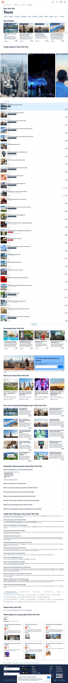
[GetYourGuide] (3, 2)
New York (9, 532)
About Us (51, 668)
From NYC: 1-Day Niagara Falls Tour (31, 624)
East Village (27, 559)
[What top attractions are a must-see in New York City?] (63, 470)
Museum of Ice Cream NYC (9, 475)
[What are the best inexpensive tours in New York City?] (63, 505)
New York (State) (15, 663)
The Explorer (51, 676)
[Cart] (57, 1)
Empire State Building (25, 580)
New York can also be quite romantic (10, 580)
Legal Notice (34, 669)
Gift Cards (51, 674)
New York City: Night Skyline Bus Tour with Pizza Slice (33, 644)
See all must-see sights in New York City (10, 479)
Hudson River (35, 526)
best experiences (29, 610)
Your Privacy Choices (35, 672)
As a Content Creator (59, 669)
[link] (34, 107)
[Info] (8, 101)
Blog (50, 671)
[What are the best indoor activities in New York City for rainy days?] (63, 500)
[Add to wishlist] (17, 24)
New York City (15, 610)
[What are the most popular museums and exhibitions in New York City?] (63, 509)
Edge (5, 477)
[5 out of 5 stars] (34, 625)
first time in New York (11, 521)
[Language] (61, 1)
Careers (51, 669)
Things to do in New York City (25, 663)
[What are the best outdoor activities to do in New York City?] (63, 496)
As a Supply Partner (59, 668)
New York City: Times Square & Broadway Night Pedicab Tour (12, 644)
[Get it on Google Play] (25, 669)
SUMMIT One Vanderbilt (8, 474)
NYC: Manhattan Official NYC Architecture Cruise (54, 643)
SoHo (27, 563)
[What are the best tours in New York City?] (63, 483)
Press (50, 672)
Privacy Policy (34, 671)
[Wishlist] (53, 1)
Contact (33, 668)
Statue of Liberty (7, 476)
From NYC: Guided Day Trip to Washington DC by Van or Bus (13, 625)
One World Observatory (18, 522)
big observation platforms (32, 521)
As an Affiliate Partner (59, 671)
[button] (34, 107)
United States (9, 663)
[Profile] (65, 1)
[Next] (66, 33)
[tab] (11, 592)
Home (5, 663)
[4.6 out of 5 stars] (7, 621)
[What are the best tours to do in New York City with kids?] (63, 492)
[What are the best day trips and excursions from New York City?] (63, 488)
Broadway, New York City (8, 473)
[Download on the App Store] (25, 672)
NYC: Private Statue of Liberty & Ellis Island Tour (54, 624)
